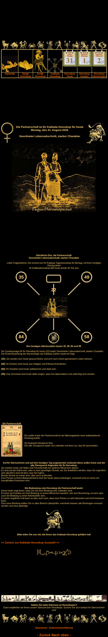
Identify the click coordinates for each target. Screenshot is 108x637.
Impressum (41, 628)
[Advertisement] (54, 21)
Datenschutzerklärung (61, 628)
